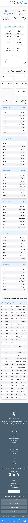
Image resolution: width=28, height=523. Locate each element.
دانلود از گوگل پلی (13, 507)
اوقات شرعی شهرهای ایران (14, 438)
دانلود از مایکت (13, 511)
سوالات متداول (14, 440)
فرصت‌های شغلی (14, 451)
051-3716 (14, 463)
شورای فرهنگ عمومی (14, 487)
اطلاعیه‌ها (14, 436)
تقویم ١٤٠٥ (14, 434)
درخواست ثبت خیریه (14, 449)
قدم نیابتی (14, 453)
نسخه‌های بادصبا (14, 447)
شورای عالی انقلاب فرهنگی (14, 485)
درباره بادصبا (14, 442)
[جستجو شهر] (6, 11)
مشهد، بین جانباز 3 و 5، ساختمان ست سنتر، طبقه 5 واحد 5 (14, 468)
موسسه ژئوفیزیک (14, 483)
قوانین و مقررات (14, 445)
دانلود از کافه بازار (12, 504)
